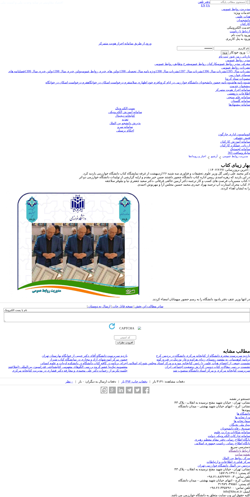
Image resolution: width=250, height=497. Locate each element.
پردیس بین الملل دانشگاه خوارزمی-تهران (224, 465)
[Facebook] (146, 390)
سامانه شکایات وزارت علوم (232, 432)
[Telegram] (129, 390)
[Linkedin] (120, 390)
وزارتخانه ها (242, 417)
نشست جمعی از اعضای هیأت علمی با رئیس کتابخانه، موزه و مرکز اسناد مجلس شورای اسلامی (189, 363)
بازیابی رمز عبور (239, 56)
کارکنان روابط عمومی (203, 64)
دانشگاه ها (243, 413)
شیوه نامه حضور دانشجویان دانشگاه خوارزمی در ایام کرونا (196, 82)
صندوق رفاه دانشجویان (235, 428)
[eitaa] (104, 390)
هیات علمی (243, 16)
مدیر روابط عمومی (237, 60)
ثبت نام (223, 56)
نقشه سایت (242, 454)
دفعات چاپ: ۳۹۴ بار (134, 381)
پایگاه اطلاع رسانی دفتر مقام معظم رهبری (222, 439)
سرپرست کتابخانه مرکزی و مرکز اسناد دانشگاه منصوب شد (211, 370)
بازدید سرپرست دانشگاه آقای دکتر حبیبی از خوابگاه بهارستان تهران (85, 355)
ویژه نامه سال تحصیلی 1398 (137, 71)
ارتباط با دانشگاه (239, 450)
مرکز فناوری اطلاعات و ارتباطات (228, 461)
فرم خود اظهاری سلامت (144, 82)
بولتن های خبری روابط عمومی (100, 71)
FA (208, 5)
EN (203, 5)
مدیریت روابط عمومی (235, 9)
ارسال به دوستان (99, 306)
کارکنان (245, 24)
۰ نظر (69, 381)
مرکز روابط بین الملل (236, 458)
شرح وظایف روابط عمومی (172, 64)
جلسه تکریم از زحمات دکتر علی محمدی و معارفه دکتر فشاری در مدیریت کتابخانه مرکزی (70, 370)
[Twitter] (137, 390)
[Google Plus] (112, 390)
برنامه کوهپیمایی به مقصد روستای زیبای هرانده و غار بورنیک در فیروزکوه (203, 359)
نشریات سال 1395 (238, 71)
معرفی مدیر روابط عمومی (233, 64)
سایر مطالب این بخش (148, 306)
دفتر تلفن (204, 2)
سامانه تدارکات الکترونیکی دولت (229, 436)
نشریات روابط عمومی (235, 67)
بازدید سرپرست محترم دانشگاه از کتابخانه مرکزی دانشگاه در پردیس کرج (203, 355)
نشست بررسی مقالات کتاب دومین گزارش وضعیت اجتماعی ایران (207, 367)
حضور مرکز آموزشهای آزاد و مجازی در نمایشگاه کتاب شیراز (89, 359)
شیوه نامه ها (242, 82)
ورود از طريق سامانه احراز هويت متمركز (125, 43)
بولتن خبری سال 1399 (39, 71)
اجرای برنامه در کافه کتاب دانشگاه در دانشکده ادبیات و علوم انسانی (84, 363)
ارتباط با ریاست (240, 31)
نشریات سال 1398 (167, 71)
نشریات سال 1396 (214, 71)
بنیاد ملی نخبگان (239, 424)
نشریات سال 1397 (191, 71)
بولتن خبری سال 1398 (67, 71)
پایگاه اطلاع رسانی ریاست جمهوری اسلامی (222, 443)
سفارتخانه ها (242, 421)
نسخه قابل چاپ (122, 306)
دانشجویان (243, 20)
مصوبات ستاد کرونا (237, 78)
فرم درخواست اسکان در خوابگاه (108, 82)
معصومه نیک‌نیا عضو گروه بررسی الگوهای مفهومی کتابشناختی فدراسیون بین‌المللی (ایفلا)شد (68, 367)
